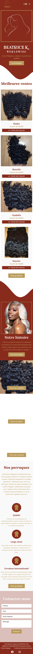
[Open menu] (29, 4)
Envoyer (16, 631)
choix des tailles (17, 130)
